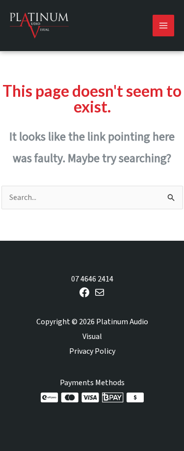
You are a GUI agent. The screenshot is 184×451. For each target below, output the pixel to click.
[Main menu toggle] (163, 25)
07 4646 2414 (92, 279)
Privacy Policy (92, 351)
